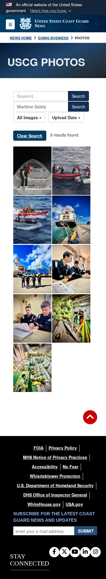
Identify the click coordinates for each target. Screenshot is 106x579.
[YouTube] (75, 552)
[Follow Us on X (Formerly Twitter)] (64, 552)
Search (78, 96)
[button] (51, 11)
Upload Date (65, 117)
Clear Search (29, 136)
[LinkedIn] (85, 552)
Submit (86, 531)
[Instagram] (95, 552)
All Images (28, 117)
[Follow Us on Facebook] (54, 552)
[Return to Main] (90, 421)
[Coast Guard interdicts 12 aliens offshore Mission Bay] (32, 171)
